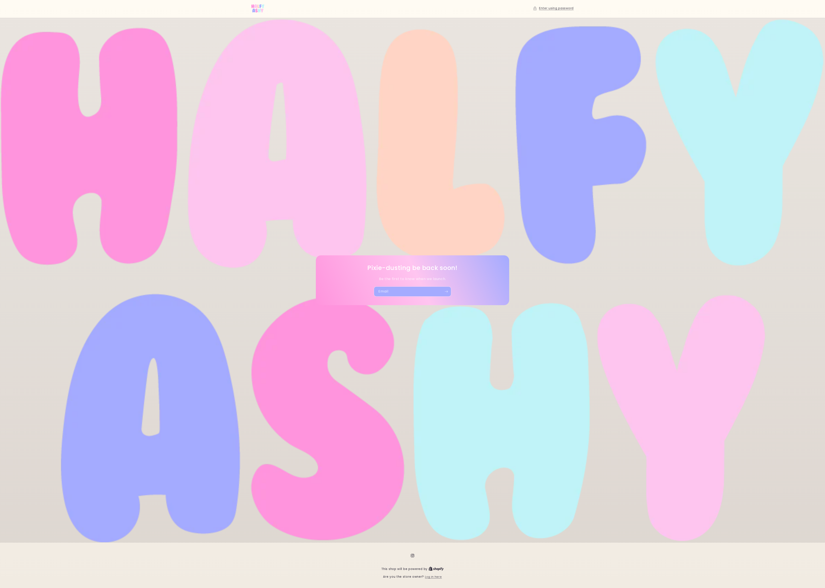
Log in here (433, 577)
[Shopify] (436, 569)
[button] (553, 8)
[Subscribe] (446, 291)
